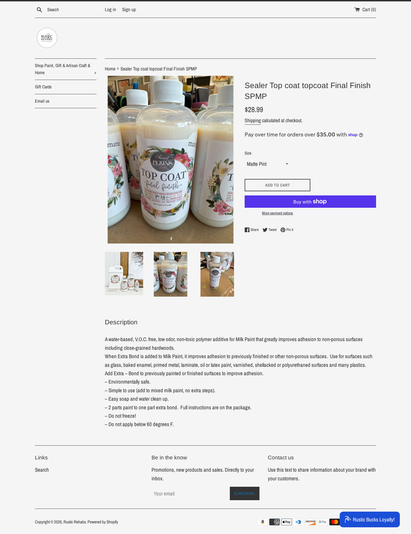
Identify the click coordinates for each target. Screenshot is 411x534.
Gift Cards (43, 87)
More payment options (277, 213)
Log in (110, 9)
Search (42, 469)
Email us (42, 101)
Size (248, 153)
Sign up (129, 9)
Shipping (253, 120)
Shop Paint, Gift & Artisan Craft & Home (65, 69)
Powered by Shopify (103, 522)
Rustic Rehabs (74, 522)
